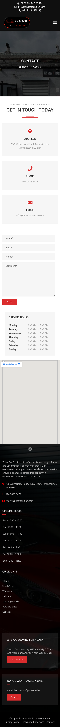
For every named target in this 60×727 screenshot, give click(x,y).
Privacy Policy (12, 721)
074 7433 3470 (29, 10)
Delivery (6, 596)
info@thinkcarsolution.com (31, 7)
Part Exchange (9, 606)
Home (5, 580)
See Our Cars (17, 659)
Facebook (30, 449)
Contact (6, 611)
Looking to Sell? (10, 601)
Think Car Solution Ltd (39, 718)
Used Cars (7, 586)
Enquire (14, 697)
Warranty (7, 591)
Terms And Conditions (32, 721)
